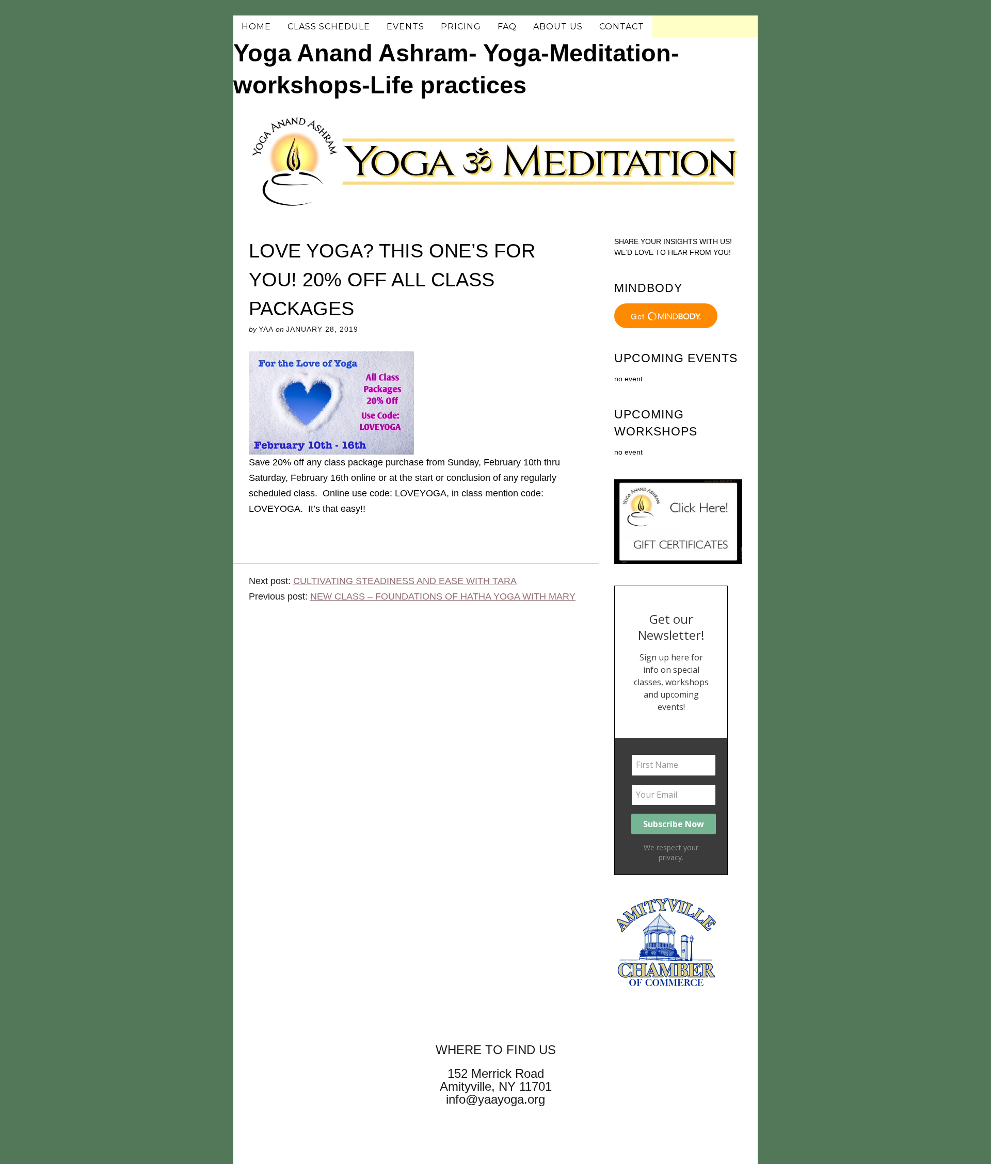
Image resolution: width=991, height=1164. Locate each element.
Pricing (461, 26)
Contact (621, 26)
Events (405, 26)
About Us (558, 26)
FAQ (507, 26)
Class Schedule (328, 26)
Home (256, 26)
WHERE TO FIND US (496, 1050)
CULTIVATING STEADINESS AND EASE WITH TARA (405, 581)
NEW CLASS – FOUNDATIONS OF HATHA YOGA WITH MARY (443, 596)
